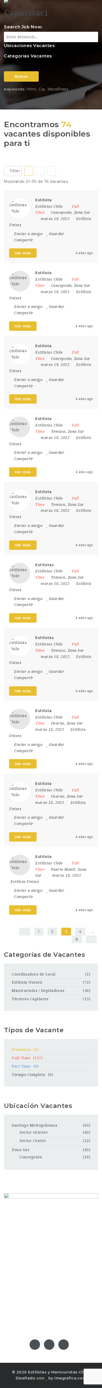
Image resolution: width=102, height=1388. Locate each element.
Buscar (21, 76)
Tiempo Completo (32, 1075)
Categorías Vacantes (28, 56)
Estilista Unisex (24, 882)
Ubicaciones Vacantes (29, 45)
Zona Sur (21, 1150)
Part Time (25, 1066)
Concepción (31, 1157)
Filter (14, 171)
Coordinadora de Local (34, 974)
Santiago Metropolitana (34, 1125)
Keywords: (14, 89)
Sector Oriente (34, 1132)
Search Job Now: (23, 26)
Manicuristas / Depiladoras (38, 991)
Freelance (25, 1050)
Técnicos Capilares (30, 999)
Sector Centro (33, 1141)
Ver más (23, 253)
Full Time (27, 1058)
